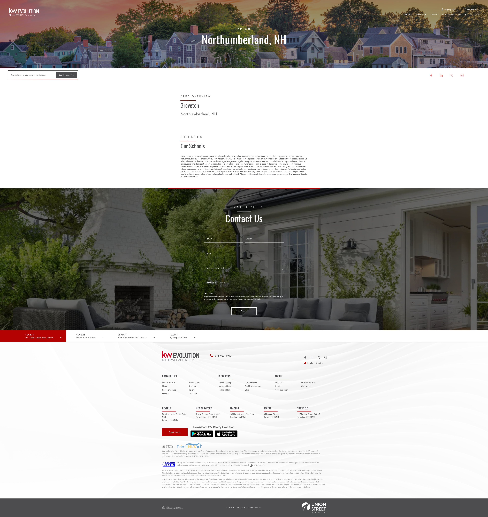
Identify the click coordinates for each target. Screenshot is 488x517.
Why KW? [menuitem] (279, 382)
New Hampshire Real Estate (132, 337)
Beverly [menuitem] (165, 393)
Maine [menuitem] (164, 386)
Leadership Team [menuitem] (308, 382)
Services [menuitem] (420, 14)
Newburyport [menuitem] (194, 382)
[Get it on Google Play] (201, 433)
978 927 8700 (223, 355)
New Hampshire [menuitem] (169, 390)
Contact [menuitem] (474, 14)
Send (243, 311)
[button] (66, 75)
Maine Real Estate (85, 337)
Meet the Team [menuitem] (281, 390)
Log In (447, 9)
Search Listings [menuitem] (225, 382)
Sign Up (454, 9)
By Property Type (178, 337)
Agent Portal (174, 432)
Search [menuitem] (406, 14)
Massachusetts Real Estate (39, 337)
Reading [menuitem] (192, 386)
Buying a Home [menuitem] (224, 386)
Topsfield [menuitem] (193, 393)
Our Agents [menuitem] (448, 14)
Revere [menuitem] (192, 390)
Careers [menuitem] (434, 14)
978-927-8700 (473, 9)
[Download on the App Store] (226, 433)
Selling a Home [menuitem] (224, 390)
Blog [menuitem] (247, 390)
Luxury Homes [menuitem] (251, 382)
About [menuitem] (461, 14)
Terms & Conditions (236, 508)
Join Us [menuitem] (278, 386)
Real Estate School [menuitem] (253, 386)
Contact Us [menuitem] (306, 386)
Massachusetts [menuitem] (168, 382)
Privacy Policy (259, 465)
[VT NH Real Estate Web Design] (298, 507)
